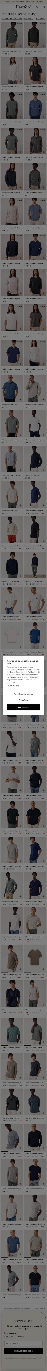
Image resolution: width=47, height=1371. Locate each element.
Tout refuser (23, 700)
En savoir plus (13, 686)
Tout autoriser (23, 707)
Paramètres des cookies (23, 694)
